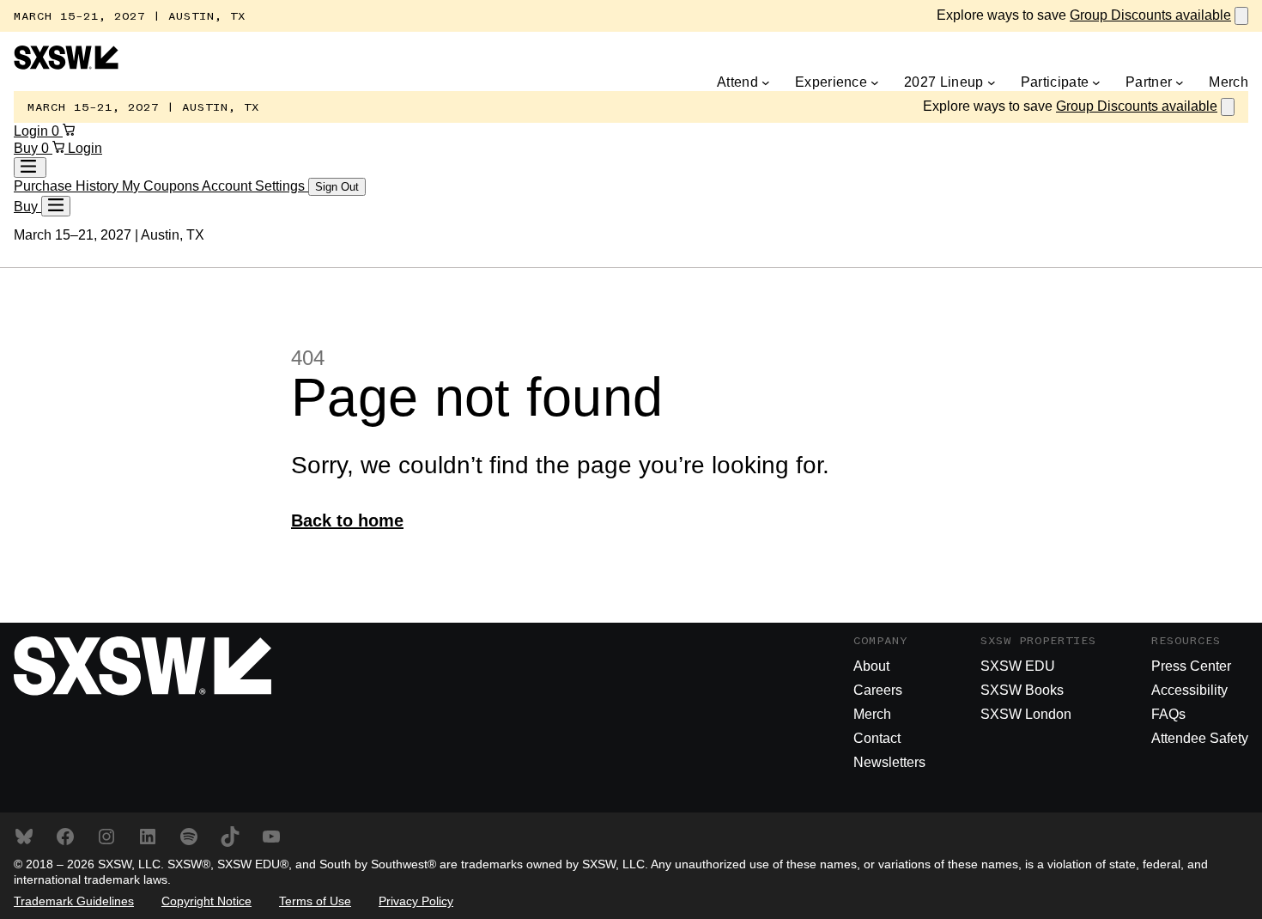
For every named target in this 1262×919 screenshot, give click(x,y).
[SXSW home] (66, 65)
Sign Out (337, 186)
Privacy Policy (416, 901)
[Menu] (55, 206)
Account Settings (255, 186)
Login (33, 131)
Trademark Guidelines (74, 901)
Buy (27, 148)
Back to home (347, 520)
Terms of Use (315, 901)
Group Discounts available (1150, 15)
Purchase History (68, 186)
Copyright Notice (206, 901)
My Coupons (162, 186)
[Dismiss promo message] (1241, 16)
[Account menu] (30, 167)
